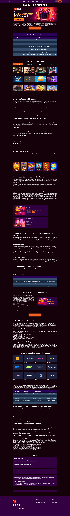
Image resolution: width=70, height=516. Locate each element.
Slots (51, 64)
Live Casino (29, 64)
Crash (40, 64)
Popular (17, 64)
